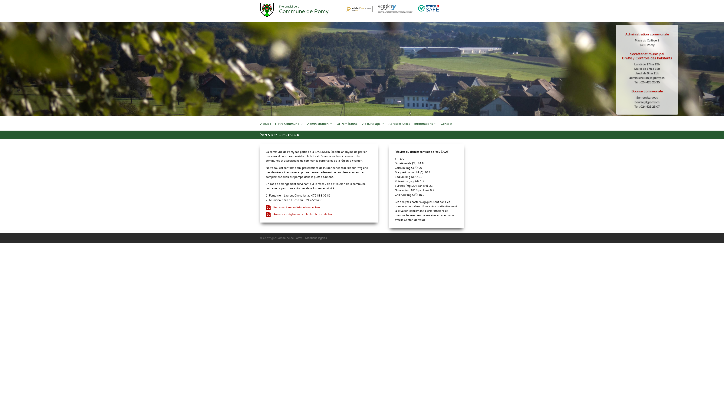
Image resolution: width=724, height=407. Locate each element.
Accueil (265, 124)
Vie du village (371, 124)
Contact (446, 124)
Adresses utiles (399, 124)
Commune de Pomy (289, 238)
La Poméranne (347, 124)
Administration (318, 124)
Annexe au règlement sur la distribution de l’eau (303, 214)
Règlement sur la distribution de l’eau (296, 207)
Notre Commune (287, 124)
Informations (423, 124)
